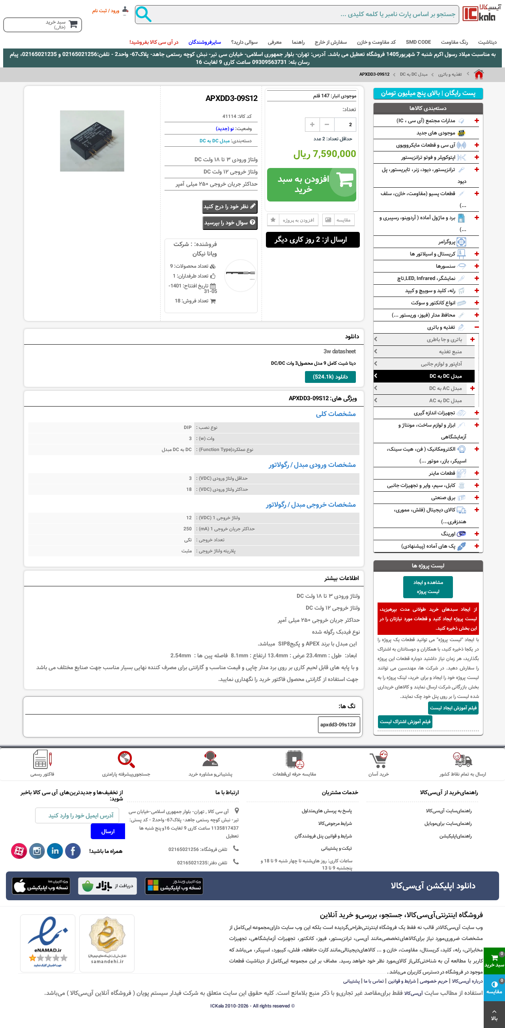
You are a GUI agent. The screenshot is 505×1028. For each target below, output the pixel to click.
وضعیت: (243, 128)
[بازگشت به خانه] (475, 74)
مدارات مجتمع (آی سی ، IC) (426, 120)
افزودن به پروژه (298, 219)
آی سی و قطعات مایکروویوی (426, 145)
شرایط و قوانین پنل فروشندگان (323, 836)
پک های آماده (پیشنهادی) (428, 546)
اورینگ (448, 534)
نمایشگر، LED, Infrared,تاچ (426, 278)
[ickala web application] (174, 886)
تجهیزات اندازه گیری (435, 413)
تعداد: (349, 109)
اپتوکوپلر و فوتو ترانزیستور (428, 157)
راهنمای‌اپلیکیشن (456, 836)
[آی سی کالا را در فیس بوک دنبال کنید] (73, 851)
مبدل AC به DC (445, 388)
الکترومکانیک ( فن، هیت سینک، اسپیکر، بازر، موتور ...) (426, 455)
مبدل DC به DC (414, 74)
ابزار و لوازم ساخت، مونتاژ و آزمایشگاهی (432, 431)
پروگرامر (447, 241)
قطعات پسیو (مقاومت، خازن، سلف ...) (423, 199)
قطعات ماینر (442, 473)
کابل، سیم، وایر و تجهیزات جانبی (421, 485)
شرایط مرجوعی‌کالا (335, 823)
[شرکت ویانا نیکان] (482, 13)
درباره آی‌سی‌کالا (467, 981)
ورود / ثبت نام (105, 11)
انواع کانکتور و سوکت (433, 303)
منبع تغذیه (450, 351)
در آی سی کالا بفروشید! (153, 42)
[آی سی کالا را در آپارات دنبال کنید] (19, 851)
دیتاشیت (487, 42)
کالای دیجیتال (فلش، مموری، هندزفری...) (430, 516)
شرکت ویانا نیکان (195, 249)
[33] (41, 886)
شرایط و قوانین (402, 981)
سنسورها (446, 266)
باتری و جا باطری (444, 339)
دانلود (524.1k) (330, 377)
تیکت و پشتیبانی (336, 848)
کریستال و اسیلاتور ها (433, 254)
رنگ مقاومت (454, 42)
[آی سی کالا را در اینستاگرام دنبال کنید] (37, 851)
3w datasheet (340, 351)
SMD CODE (418, 42)
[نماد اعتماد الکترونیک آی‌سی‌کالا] (47, 942)
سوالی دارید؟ (244, 42)
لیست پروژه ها (428, 566)
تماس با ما (374, 981)
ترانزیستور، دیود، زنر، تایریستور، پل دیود (424, 175)
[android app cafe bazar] (107, 886)
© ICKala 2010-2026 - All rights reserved (252, 1006)
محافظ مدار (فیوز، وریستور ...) (424, 315)
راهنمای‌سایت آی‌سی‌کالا (449, 811)
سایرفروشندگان (205, 42)
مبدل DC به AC (445, 400)
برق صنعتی (443, 497)
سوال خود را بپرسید (226, 223)
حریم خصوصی (434, 981)
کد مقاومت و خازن (376, 42)
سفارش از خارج (331, 42)
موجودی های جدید (436, 133)
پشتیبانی (351, 981)
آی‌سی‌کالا (413, 993)
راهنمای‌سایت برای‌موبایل (448, 823)
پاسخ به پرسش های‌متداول (327, 811)
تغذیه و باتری (450, 74)
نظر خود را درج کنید (227, 206)
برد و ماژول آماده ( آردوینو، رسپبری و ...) (423, 223)
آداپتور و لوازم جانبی (441, 364)
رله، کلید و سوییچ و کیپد (430, 290)
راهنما (298, 42)
